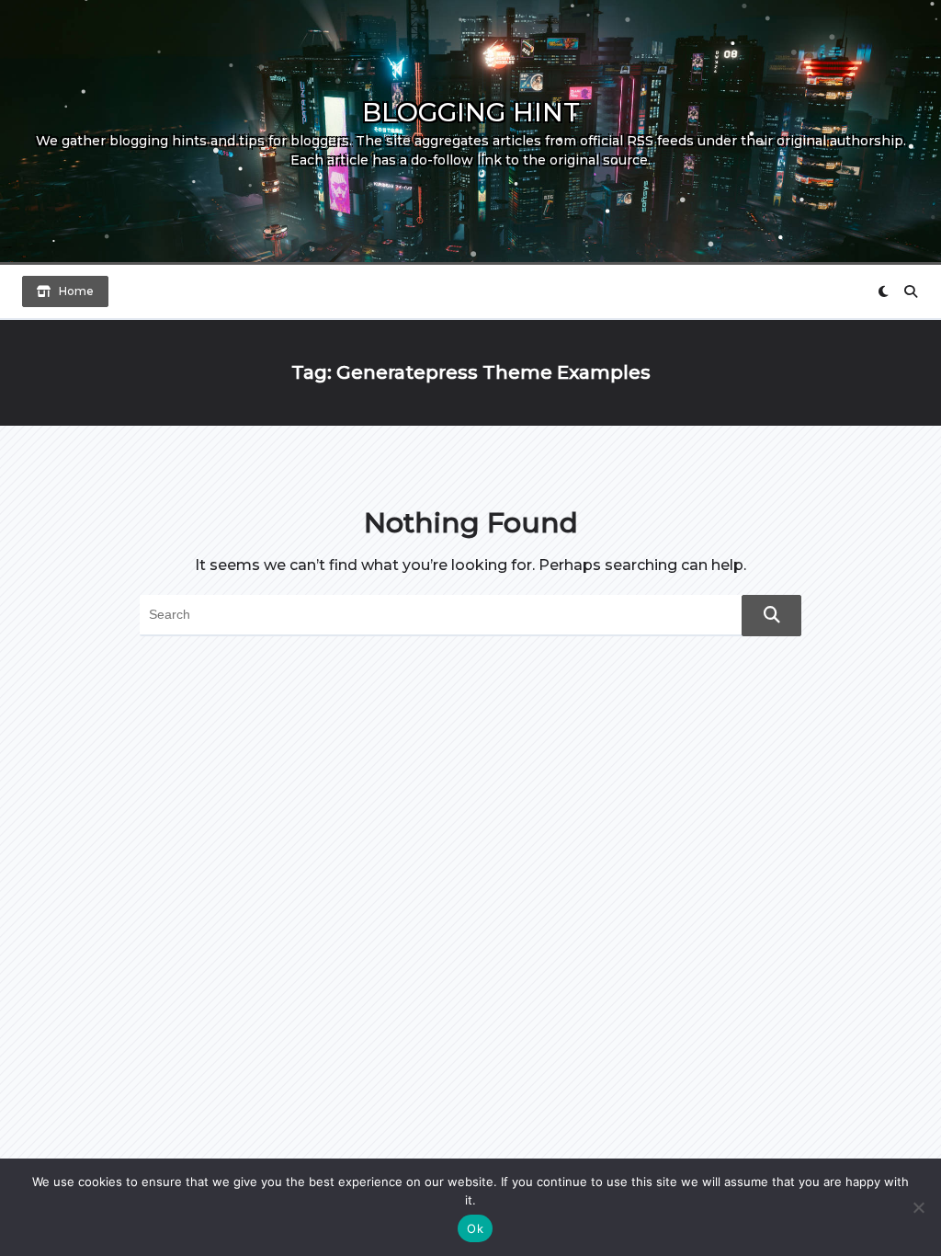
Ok (475, 1228)
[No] (918, 1207)
